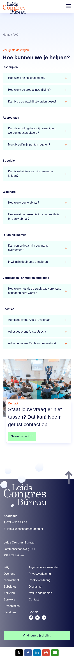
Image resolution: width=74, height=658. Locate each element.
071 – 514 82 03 (16, 522)
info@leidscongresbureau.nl (25, 528)
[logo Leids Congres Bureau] (14, 12)
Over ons (9, 573)
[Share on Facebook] (28, 652)
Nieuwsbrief (11, 580)
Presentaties (12, 605)
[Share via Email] (55, 652)
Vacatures (10, 612)
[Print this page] (46, 652)
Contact (34, 599)
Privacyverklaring (40, 573)
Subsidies (10, 586)
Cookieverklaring (39, 580)
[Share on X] (19, 652)
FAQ (6, 567)
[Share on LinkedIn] (37, 652)
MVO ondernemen (40, 593)
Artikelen (9, 593)
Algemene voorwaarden (44, 567)
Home (6, 34)
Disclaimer (35, 586)
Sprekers (9, 599)
